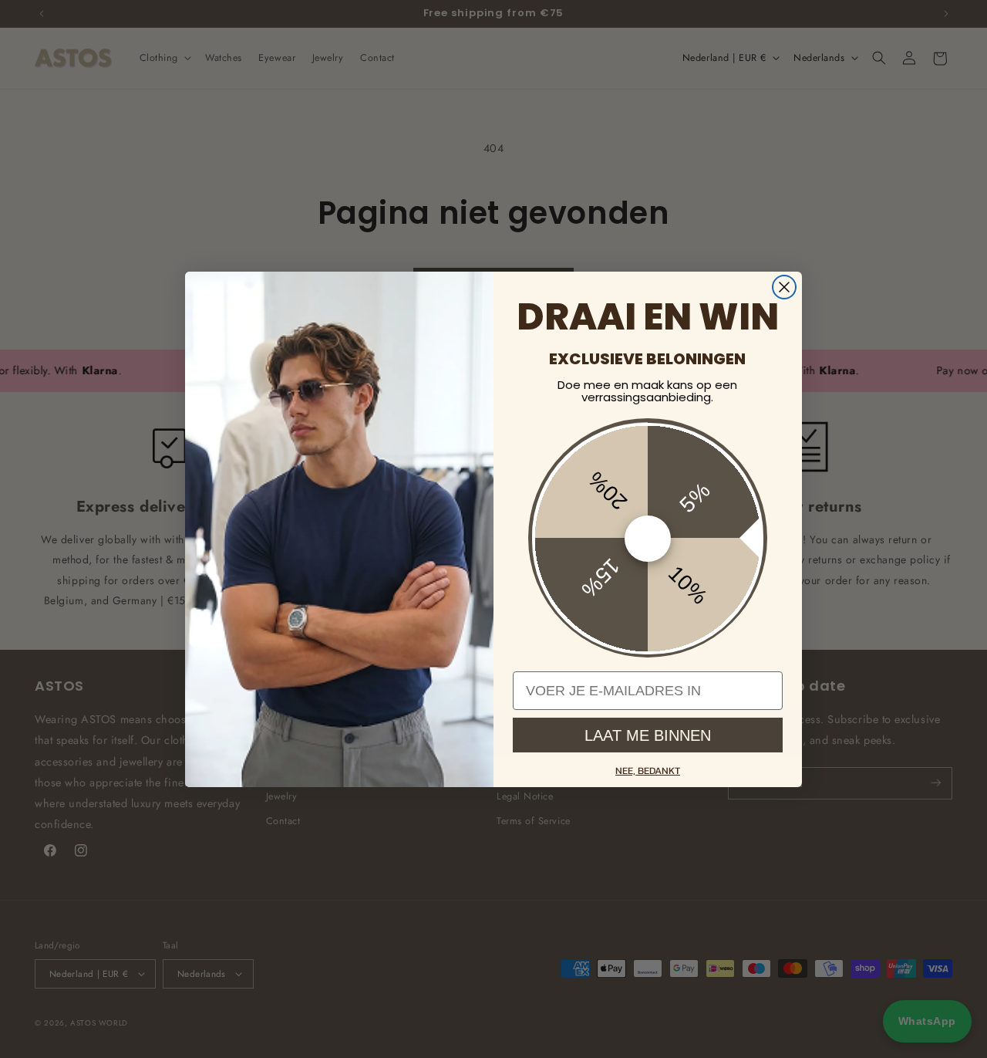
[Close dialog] (784, 287)
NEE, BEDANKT (647, 770)
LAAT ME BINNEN (647, 734)
